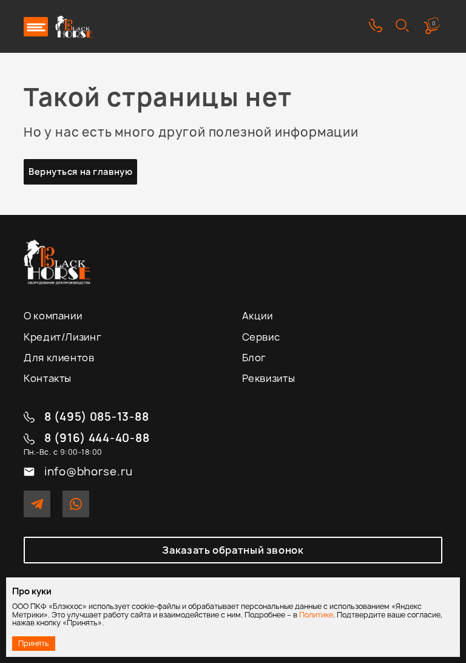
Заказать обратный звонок (232, 550)
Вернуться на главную (80, 171)
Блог (254, 357)
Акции (257, 315)
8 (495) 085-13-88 (96, 417)
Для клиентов (59, 357)
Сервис (261, 337)
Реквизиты (268, 378)
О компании (53, 315)
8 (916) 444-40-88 (96, 438)
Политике (316, 615)
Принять (33, 643)
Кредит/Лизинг (62, 337)
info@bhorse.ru (88, 472)
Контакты (48, 378)
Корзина (434, 23)
